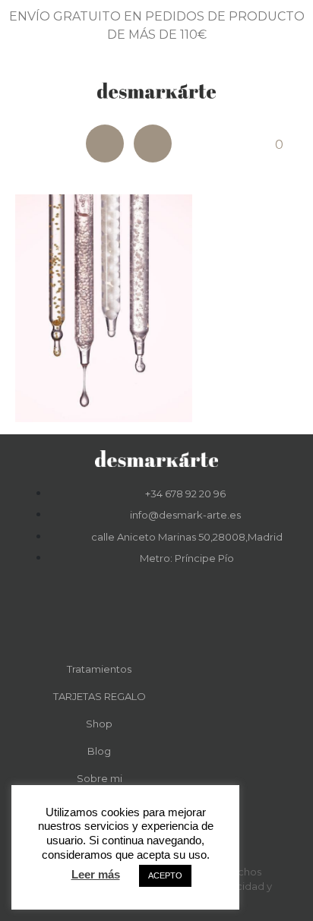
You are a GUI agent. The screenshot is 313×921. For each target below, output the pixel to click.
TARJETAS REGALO (99, 696)
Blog (99, 751)
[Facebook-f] (136, 616)
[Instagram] (153, 143)
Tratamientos (99, 669)
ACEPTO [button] (165, 875)
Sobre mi (99, 778)
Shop (99, 724)
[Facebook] (105, 143)
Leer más (95, 874)
